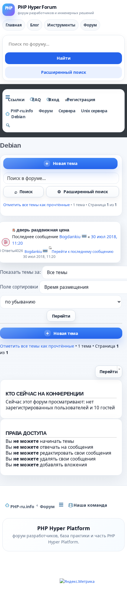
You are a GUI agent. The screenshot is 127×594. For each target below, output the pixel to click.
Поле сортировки (19, 287)
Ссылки (16, 99)
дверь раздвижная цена (43, 229)
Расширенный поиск (63, 72)
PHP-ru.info (22, 506)
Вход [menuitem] (53, 99)
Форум (90, 25)
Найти (64, 58)
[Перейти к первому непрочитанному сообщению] (13, 230)
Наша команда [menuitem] (90, 505)
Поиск (25, 191)
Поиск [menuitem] (8, 126)
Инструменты (61, 25)
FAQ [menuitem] (36, 99)
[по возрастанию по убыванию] (61, 301)
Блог (34, 25)
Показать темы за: (21, 272)
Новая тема (65, 163)
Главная (14, 25)
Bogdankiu (70, 236)
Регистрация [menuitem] (81, 99)
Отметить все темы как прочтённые (36, 204)
